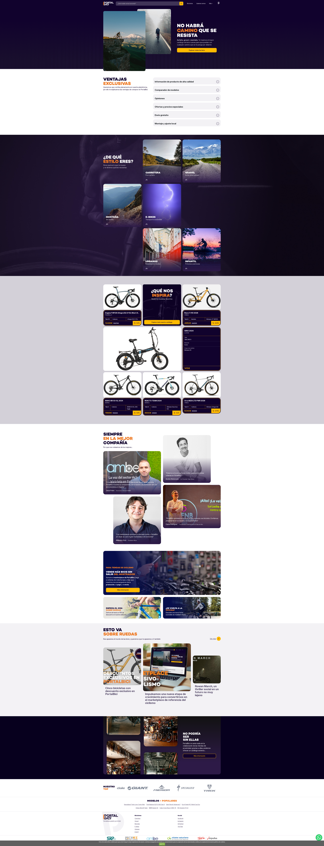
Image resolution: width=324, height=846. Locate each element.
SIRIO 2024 (189, 331)
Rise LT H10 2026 (191, 313)
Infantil (136, 832)
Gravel (136, 821)
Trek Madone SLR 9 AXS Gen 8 (155, 804)
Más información (123, 590)
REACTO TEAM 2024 (153, 401)
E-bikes (137, 826)
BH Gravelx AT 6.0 (183, 808)
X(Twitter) (180, 824)
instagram (180, 821)
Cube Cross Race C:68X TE (168, 808)
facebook (180, 818)
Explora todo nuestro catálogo (162, 322)
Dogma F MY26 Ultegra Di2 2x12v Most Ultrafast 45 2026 (122, 313)
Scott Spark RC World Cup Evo (191, 804)
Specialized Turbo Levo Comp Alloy (134, 804)
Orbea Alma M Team (142, 808)
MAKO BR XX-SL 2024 (114, 401)
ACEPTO (162, 844)
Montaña (137, 824)
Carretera (137, 818)
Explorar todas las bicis (197, 50)
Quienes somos (201, 3)
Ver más (213, 639)
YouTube (180, 826)
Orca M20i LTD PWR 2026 (194, 401)
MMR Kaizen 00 (153, 808)
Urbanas (137, 829)
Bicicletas (190, 3)
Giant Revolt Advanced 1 (173, 804)
